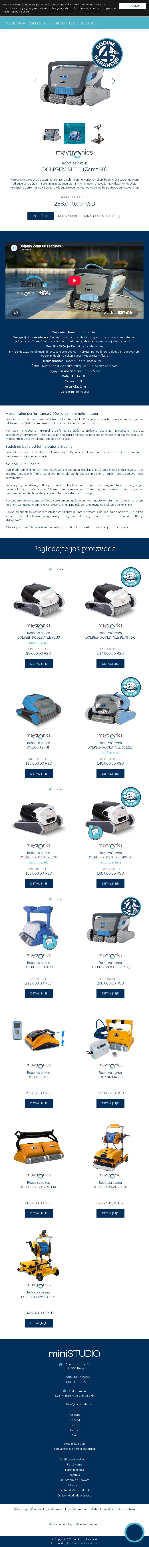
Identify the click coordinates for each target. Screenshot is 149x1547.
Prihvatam (132, 6)
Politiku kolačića (19, 11)
